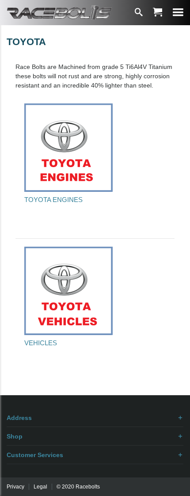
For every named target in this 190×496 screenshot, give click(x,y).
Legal (40, 487)
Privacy (15, 487)
